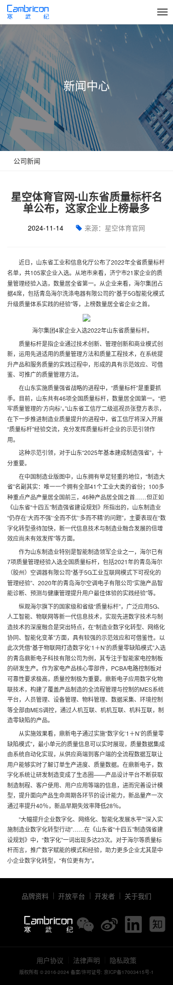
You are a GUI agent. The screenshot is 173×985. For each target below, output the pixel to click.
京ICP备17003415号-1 (129, 972)
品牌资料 (35, 895)
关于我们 (137, 895)
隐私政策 (123, 960)
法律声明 (86, 960)
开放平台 (71, 895)
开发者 (105, 895)
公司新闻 (26, 160)
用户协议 (50, 960)
